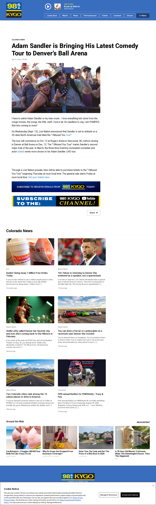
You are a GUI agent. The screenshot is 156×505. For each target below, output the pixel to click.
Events (105, 15)
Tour (68, 135)
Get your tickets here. (39, 177)
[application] (56, 88)
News (75, 15)
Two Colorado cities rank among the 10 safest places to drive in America (26, 395)
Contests (117, 15)
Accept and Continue (130, 495)
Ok (153, 485)
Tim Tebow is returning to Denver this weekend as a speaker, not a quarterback (79, 274)
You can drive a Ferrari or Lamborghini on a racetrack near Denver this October (80, 332)
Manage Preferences (108, 495)
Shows (130, 15)
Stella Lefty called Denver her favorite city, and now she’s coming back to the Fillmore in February (29, 334)
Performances (90, 15)
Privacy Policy (9, 500)
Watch (65, 15)
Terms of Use (77, 498)
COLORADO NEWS (18, 40)
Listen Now (52, 15)
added (21, 151)
